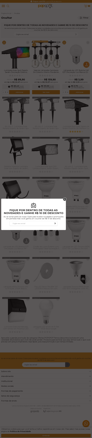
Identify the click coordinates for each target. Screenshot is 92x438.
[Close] (65, 199)
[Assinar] (55, 223)
